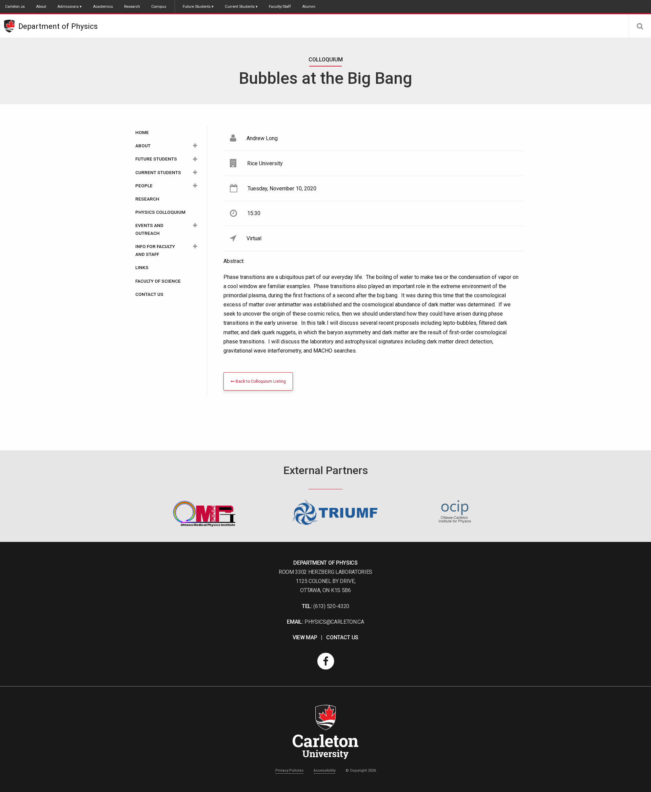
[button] (640, 26)
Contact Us (149, 294)
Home (142, 132)
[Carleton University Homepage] (11, 26)
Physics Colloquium (160, 212)
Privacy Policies (289, 770)
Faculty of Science (158, 281)
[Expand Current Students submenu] (195, 172)
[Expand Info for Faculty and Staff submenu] (195, 246)
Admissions (68, 6)
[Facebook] (325, 661)
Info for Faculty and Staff (155, 250)
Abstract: (233, 261)
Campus (158, 6)
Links (142, 267)
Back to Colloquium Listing (260, 381)
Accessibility (324, 770)
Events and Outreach (149, 229)
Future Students (197, 6)
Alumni (308, 6)
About (41, 6)
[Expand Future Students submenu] (195, 159)
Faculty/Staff (280, 6)
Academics (103, 6)
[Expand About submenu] (195, 145)
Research (132, 6)
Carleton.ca (15, 6)
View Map (305, 637)
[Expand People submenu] (195, 185)
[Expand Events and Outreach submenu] (195, 225)
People (144, 185)
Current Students (240, 6)
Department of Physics (58, 26)
